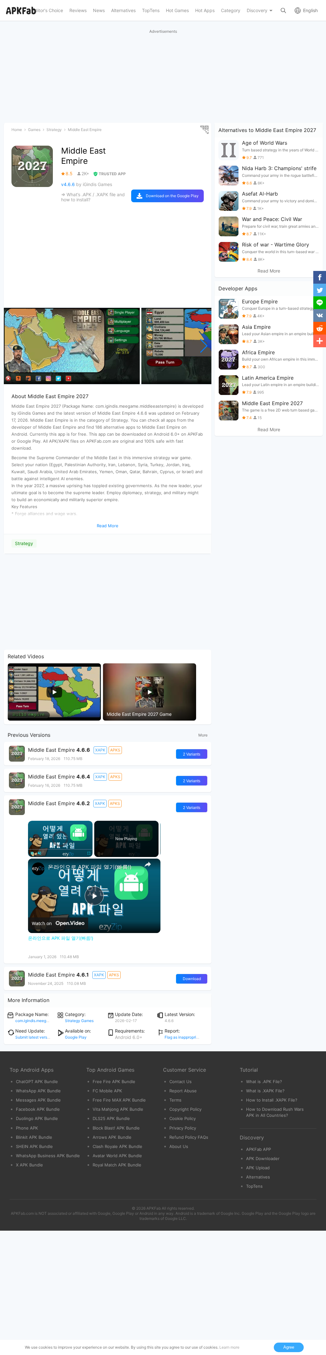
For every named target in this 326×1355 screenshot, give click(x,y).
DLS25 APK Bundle (111, 1118)
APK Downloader (263, 1158)
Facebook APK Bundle (38, 1109)
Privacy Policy (182, 1127)
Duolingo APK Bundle (37, 1118)
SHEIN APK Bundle (34, 1146)
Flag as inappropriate (183, 1037)
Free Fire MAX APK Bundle (119, 1100)
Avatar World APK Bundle (117, 1155)
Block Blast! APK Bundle (116, 1127)
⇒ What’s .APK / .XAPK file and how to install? (93, 197)
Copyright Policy (185, 1109)
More (203, 735)
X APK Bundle (29, 1164)
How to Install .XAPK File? (271, 1100)
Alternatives (258, 1176)
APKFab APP (258, 1149)
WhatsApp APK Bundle (38, 1090)
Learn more (229, 1347)
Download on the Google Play (172, 195)
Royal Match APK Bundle (117, 1164)
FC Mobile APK (107, 1090)
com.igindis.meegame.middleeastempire (50, 1020)
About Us (178, 1146)
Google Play (76, 1037)
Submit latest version (34, 1037)
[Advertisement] (107, 601)
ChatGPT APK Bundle (37, 1081)
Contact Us (180, 1081)
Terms (175, 1100)
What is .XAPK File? (265, 1090)
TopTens (254, 1186)
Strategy (24, 543)
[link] (38, 868)
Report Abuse (183, 1090)
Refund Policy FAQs (188, 1137)
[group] (72, 346)
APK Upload (258, 1167)
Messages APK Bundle (38, 1100)
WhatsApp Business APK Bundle (48, 1155)
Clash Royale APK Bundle (117, 1146)
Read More (269, 270)
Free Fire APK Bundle (114, 1081)
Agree (288, 1347)
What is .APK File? (264, 1081)
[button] (204, 346)
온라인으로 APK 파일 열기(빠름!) (89, 866)
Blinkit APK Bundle (34, 1137)
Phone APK (27, 1127)
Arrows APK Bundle (112, 1137)
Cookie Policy (182, 1118)
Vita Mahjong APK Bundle (118, 1109)
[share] (147, 864)
